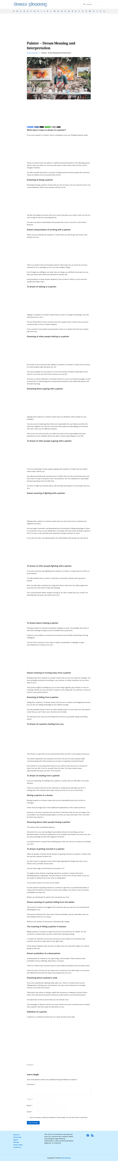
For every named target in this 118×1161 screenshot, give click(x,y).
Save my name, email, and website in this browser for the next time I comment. (59, 1117)
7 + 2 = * (30, 1099)
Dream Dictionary (32, 53)
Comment (31, 1084)
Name (29, 1105)
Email (29, 1112)
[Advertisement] (59, 25)
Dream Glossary (65, 1158)
